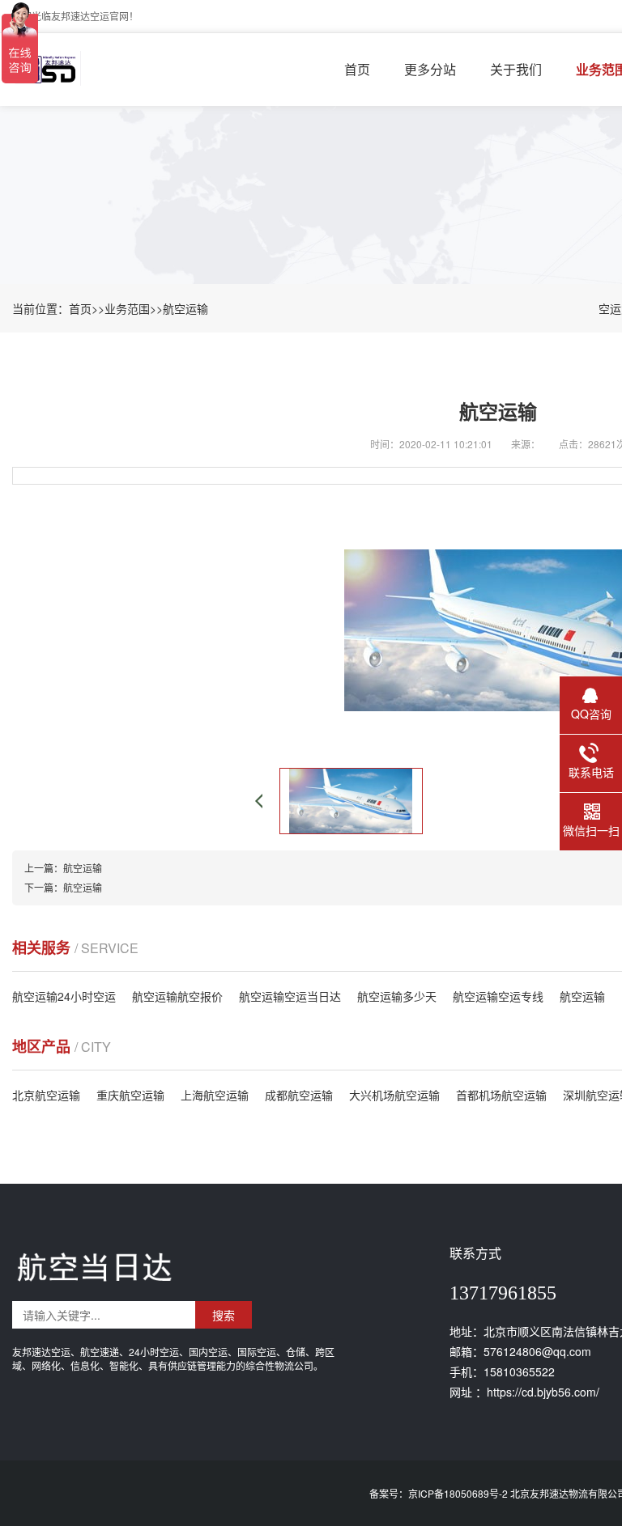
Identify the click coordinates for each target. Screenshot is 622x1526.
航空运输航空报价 (177, 996)
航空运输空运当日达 (290, 996)
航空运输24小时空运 (64, 996)
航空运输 (185, 308)
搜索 (223, 1315)
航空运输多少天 (397, 996)
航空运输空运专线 (498, 996)
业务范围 (127, 308)
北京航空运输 (46, 1095)
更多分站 (430, 69)
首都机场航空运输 (501, 1095)
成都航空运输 (299, 1095)
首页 (357, 69)
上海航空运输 (215, 1095)
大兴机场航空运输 (394, 1095)
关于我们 (516, 69)
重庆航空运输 (130, 1095)
